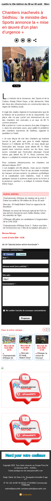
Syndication (27, 495)
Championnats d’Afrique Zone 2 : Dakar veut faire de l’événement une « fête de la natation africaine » (25, 226)
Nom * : (6, 258)
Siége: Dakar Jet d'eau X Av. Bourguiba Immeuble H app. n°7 (25, 478)
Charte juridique (14, 471)
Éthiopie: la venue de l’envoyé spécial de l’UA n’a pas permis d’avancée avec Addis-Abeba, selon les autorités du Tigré (24, 212)
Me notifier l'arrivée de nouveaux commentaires (26, 311)
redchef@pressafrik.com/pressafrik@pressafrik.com (25, 489)
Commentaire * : (9, 284)
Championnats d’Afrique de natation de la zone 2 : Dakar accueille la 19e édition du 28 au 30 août (25, 199)
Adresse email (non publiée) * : (16, 266)
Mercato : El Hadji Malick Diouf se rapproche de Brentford (25, 355)
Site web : (7, 275)
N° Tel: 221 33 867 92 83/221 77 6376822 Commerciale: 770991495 (25, 484)
